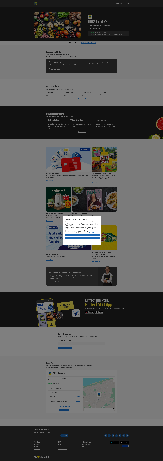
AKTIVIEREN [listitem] (82, 235)
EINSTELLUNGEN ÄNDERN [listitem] (81, 241)
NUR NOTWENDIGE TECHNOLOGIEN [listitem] (82, 238)
